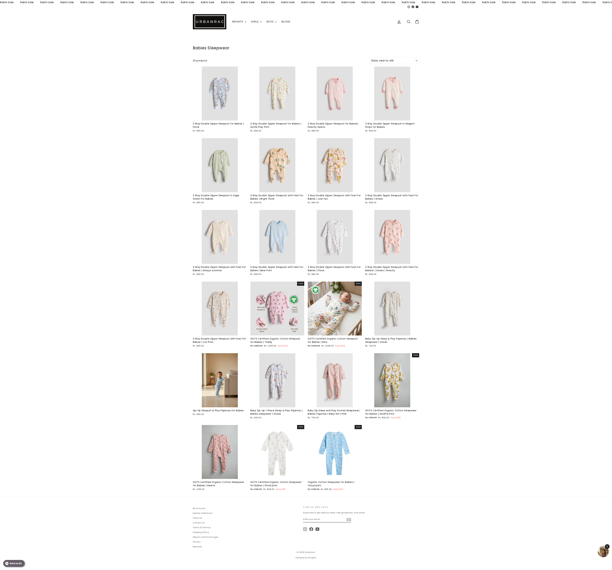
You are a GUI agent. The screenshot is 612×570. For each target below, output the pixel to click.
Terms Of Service (202, 527)
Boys (270, 21)
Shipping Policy (201, 532)
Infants (238, 21)
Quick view (220, 117)
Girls (255, 21)
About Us (197, 518)
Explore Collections (203, 513)
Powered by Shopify (306, 557)
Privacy (197, 542)
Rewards (197, 546)
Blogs (285, 21)
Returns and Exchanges (205, 537)
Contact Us (199, 523)
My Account (199, 508)
